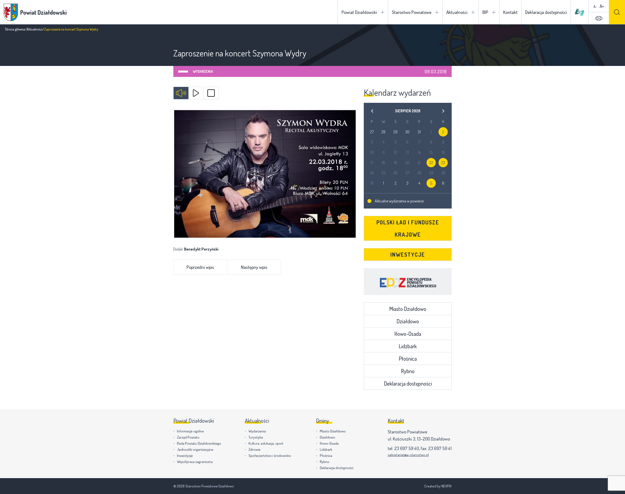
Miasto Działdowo (407, 308)
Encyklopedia (408, 281)
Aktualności (457, 12)
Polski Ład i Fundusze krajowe (407, 228)
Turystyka (256, 437)
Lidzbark (408, 346)
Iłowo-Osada (407, 333)
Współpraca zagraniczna (195, 461)
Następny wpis (254, 267)
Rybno (408, 371)
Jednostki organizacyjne (195, 449)
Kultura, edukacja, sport (266, 443)
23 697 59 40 (406, 448)
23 (443, 162)
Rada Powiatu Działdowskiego (199, 443)
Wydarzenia (203, 71)
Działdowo (407, 321)
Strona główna (15, 29)
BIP (485, 12)
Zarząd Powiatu (188, 437)
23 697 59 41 (440, 448)
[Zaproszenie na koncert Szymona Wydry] (264, 174)
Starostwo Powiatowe (411, 12)
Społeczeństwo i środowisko (270, 455)
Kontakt (510, 12)
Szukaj (617, 12)
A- (595, 6)
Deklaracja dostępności (546, 12)
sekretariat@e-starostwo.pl (408, 454)
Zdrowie (254, 449)
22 (431, 162)
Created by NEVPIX (438, 486)
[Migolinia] (579, 12)
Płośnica (408, 358)
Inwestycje (407, 254)
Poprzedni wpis (200, 267)
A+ (602, 6)
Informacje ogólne (190, 431)
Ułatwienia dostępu (598, 18)
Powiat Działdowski (359, 12)
